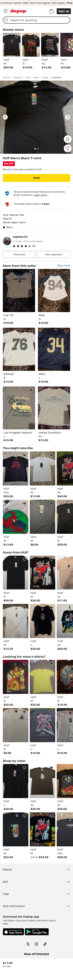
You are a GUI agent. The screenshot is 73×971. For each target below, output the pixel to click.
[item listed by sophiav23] (19, 290)
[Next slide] (67, 117)
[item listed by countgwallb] (42, 573)
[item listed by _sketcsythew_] (15, 468)
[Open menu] (5, 10)
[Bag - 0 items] (51, 11)
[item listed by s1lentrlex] (42, 781)
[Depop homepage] (18, 11)
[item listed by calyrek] (15, 781)
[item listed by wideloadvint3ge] (42, 829)
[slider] (36, 117)
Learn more (40, 195)
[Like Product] (16, 36)
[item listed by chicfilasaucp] (15, 517)
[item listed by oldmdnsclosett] (42, 621)
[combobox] (36, 20)
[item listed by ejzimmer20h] (15, 621)
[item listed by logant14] (42, 725)
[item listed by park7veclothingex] (42, 468)
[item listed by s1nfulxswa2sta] (42, 517)
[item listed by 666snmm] (15, 573)
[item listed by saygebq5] (15, 725)
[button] (41, 246)
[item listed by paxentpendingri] (15, 829)
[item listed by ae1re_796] (42, 677)
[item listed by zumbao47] (15, 677)
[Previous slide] (5, 117)
